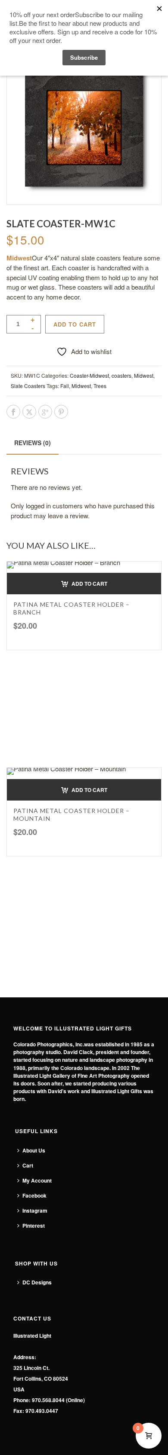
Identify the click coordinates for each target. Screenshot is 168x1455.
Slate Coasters (28, 385)
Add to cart (74, 324)
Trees (99, 385)
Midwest (143, 375)
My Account (37, 1180)
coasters (121, 375)
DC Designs (37, 1282)
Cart (27, 1165)
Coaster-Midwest (89, 375)
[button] (84, 583)
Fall (64, 385)
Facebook (34, 1195)
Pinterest (33, 1225)
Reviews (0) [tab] (32, 442)
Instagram (34, 1210)
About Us (33, 1150)
